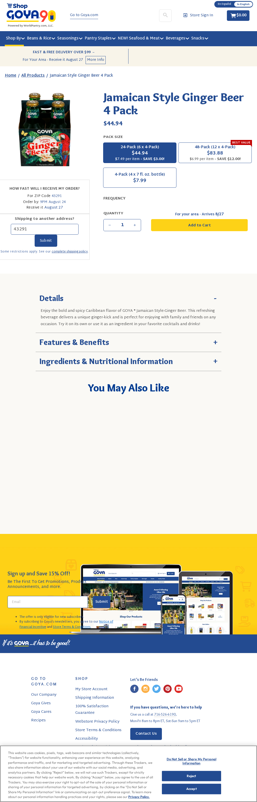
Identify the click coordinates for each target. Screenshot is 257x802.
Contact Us (146, 734)
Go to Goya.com (84, 15)
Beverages (175, 38)
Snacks (197, 38)
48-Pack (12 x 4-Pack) (220, 152)
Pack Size (113, 137)
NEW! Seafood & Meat (139, 38)
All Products (33, 75)
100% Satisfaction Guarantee (91, 709)
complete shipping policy (70, 252)
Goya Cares (41, 712)
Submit (101, 602)
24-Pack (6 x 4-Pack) (139, 153)
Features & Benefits (128, 341)
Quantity (113, 213)
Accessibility (86, 738)
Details (128, 297)
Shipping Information (94, 697)
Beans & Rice (39, 38)
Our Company (43, 694)
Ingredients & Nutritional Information (128, 360)
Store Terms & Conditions (72, 627)
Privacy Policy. (139, 797)
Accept (191, 789)
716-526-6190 (165, 714)
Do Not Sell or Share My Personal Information (191, 761)
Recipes (38, 720)
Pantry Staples (98, 38)
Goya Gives (41, 703)
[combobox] (30, 484)
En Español (224, 4)
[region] (128, 773)
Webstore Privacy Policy (97, 721)
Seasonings (68, 38)
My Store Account (91, 689)
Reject (191, 776)
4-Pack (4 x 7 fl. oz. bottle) (140, 178)
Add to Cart (39, 499)
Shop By (13, 38)
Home (10, 75)
